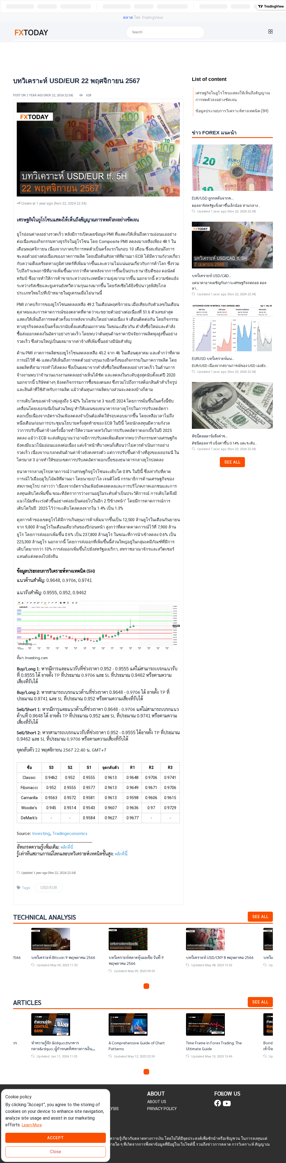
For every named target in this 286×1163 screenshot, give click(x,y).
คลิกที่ (120, 853)
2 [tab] (139, 986)
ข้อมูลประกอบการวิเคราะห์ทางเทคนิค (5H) (232, 111)
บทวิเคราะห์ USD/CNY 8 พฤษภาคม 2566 (220, 957)
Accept (55, 1138)
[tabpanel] (143, 955)
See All (232, 462)
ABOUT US (156, 1101)
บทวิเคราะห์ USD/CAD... (211, 275)
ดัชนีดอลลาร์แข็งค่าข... (210, 435)
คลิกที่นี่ (67, 847)
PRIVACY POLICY (162, 1108)
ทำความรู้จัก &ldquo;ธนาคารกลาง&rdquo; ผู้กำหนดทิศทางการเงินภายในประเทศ (61, 1048)
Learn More (32, 1125)
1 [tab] (133, 986)
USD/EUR (48, 887)
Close (55, 1151)
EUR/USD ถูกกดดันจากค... (212, 197)
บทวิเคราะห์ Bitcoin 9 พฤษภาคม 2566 (63, 957)
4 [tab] (153, 986)
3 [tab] (146, 986)
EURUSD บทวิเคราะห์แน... (213, 358)
